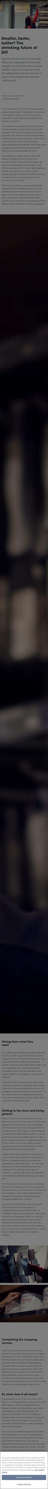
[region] (24, 1470)
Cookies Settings (24, 1484)
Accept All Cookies (24, 1477)
